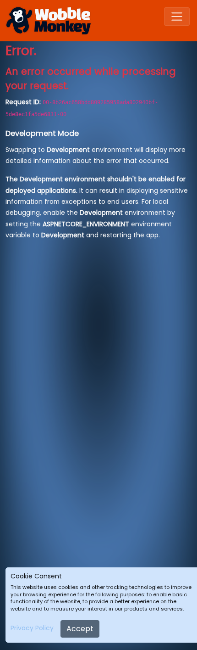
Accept (79, 628)
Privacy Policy (32, 628)
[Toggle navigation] (177, 16)
